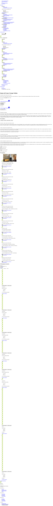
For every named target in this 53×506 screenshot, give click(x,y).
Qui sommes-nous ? (5, 80)
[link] (4, 33)
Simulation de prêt (4, 490)
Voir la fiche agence (4, 166)
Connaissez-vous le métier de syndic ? (8, 69)
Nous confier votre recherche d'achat (7, 53)
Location (4, 268)
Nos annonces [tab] (2, 104)
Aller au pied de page (4, 1)
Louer (2, 491)
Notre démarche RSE (6, 28)
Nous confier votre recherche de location (8, 17)
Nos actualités (5, 74)
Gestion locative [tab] (8, 120)
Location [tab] (5, 120)
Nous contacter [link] (2, 97)
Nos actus (3, 498)
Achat (7, 268)
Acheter (3, 489)
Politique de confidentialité (5, 504)
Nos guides (4, 25)
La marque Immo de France (6, 30)
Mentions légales (4, 503)
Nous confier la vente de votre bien (7, 43)
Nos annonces (5, 14)
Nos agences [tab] (2, 103)
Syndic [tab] (12, 120)
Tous (2, 268)
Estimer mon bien (4, 12)
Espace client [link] (9, 97)
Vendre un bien (5, 7)
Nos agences (5, 82)
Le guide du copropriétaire (6, 23)
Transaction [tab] (2, 120)
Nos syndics (3, 495)
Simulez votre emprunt (6, 15)
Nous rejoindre (4, 496)
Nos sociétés (4, 29)
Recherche (1, 267)
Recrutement (3, 3)
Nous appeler (5, 97)
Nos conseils (5, 20)
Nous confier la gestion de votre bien (7, 19)
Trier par (1, 265)
